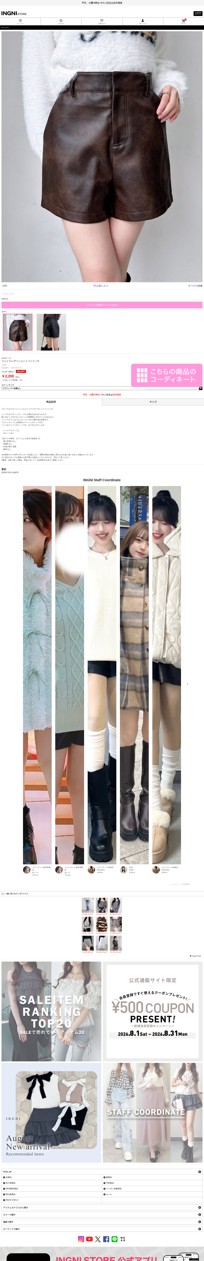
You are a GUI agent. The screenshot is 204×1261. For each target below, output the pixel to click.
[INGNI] (102, 27)
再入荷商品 (10, 1183)
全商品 (8, 1177)
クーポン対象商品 (114, 1188)
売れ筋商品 (10, 1194)
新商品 (109, 1177)
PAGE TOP (196, 956)
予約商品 (110, 1183)
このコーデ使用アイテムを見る (102, 305)
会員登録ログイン (198, 13)
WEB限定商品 (12, 1188)
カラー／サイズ (7, 385)
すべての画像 (195, 285)
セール (109, 1194)
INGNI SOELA (12, 1200)
